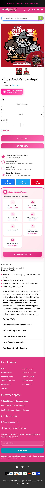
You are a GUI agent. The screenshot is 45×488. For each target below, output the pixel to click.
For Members (6, 373)
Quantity (4, 120)
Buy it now (22, 146)
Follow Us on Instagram (22, 254)
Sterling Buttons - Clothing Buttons (15, 410)
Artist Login (25, 483)
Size (2, 110)
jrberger (16, 85)
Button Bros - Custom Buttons (13, 405)
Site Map (4, 388)
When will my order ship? (14, 330)
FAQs (3, 369)
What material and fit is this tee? (17, 324)
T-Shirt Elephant (7, 401)
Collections (26, 384)
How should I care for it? (14, 342)
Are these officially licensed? (15, 348)
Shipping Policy (7, 376)
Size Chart (5, 130)
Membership (27, 369)
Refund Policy (28, 380)
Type (3, 99)
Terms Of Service (8, 380)
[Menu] (42, 9)
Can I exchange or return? (14, 336)
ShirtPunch (13, 481)
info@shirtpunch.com (10, 422)
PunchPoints (6, 384)
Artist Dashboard (29, 373)
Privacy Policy (28, 376)
